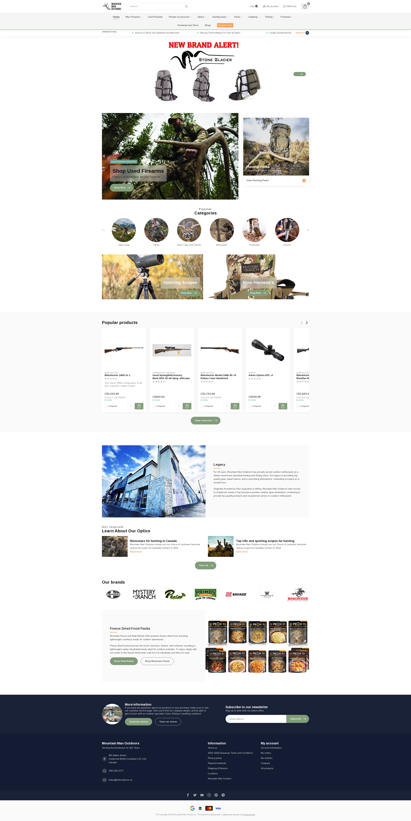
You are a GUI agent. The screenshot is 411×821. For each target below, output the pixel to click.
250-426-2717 (116, 770)
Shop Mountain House (157, 661)
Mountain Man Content (219, 778)
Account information (271, 747)
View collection (203, 420)
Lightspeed (215, 814)
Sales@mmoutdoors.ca (120, 779)
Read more (136, 551)
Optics (201, 16)
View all (203, 565)
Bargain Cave (225, 25)
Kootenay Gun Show (188, 25)
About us (212, 747)
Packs (237, 16)
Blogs (208, 25)
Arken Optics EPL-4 (261, 375)
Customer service (138, 721)
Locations (213, 773)
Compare (112, 406)
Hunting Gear (219, 16)
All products (267, 768)
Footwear (285, 16)
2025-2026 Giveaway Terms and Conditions (230, 752)
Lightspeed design (230, 814)
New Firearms (133, 16)
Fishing (268, 16)
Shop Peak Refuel (124, 661)
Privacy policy (215, 758)
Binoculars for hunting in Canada (153, 541)
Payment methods (217, 763)
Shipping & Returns (218, 768)
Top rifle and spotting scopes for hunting (265, 541)
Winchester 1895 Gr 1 (117, 375)
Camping (252, 16)
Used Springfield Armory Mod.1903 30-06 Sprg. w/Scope (171, 376)
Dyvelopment (249, 814)
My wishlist (266, 758)
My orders (266, 752)
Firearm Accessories (179, 16)
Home (116, 16)
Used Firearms (155, 16)
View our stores (168, 721)
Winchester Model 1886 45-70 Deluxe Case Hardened (218, 376)
